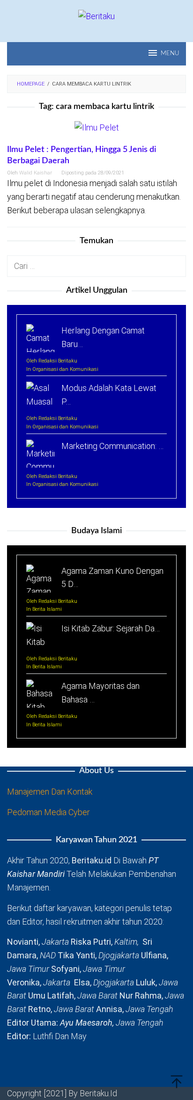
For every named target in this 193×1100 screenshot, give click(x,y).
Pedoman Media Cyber (48, 812)
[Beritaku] (96, 16)
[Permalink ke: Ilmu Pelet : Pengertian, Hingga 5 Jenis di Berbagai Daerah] (96, 132)
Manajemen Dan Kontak (49, 791)
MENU (170, 54)
